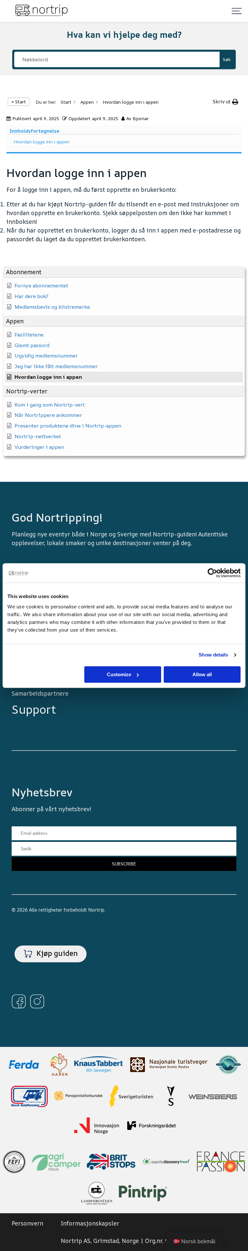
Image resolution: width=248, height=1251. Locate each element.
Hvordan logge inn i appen (41, 142)
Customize (119, 674)
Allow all (202, 674)
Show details (213, 654)
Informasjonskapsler (90, 1223)
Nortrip (96, 910)
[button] (124, 272)
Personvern (27, 1223)
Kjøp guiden (56, 953)
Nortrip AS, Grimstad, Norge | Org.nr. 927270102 (129, 1241)
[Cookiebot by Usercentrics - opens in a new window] (212, 573)
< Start (18, 101)
